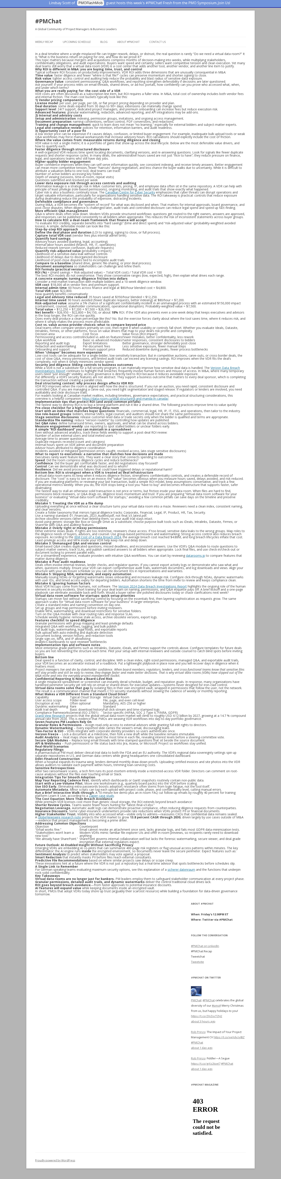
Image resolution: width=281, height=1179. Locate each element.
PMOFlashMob (90, 2)
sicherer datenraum (181, 869)
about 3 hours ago (203, 1021)
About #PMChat (128, 42)
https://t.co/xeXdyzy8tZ (229, 1037)
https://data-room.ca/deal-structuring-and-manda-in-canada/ (125, 398)
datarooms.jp (195, 555)
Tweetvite (197, 962)
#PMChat (48, 21)
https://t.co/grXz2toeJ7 (205, 1064)
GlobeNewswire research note (59, 817)
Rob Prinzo (198, 1032)
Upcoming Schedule (77, 42)
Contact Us (157, 42)
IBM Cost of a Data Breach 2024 (97, 537)
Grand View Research (50, 716)
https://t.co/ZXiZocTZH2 (206, 1016)
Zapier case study (101, 796)
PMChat (196, 1000)
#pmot (216, 1005)
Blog (104, 42)
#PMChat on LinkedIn (205, 946)
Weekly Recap (44, 42)
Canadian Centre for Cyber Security (130, 192)
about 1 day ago (202, 1048)
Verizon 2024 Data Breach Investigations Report (152, 586)
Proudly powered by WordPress (55, 1160)
